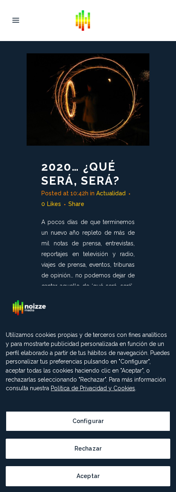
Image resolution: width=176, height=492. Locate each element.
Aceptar (88, 476)
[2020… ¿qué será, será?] (88, 99)
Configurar (88, 421)
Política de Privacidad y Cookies (93, 388)
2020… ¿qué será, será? (80, 174)
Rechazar (88, 448)
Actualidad (111, 193)
